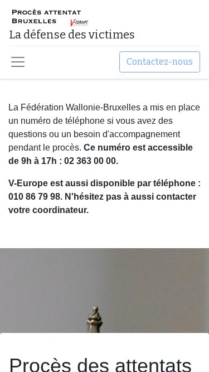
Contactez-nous (160, 61)
